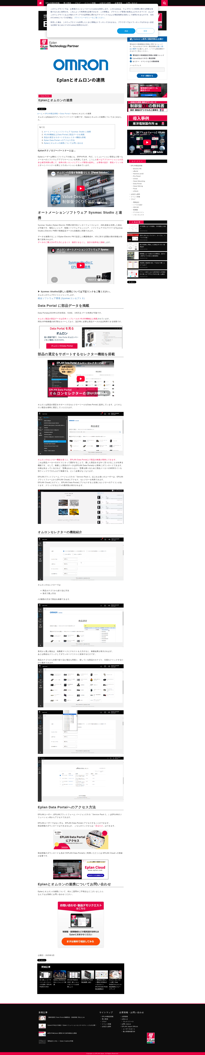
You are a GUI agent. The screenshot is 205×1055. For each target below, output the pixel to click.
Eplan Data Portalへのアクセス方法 (59, 140)
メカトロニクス (138, 215)
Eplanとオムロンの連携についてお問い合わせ (63, 143)
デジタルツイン (138, 212)
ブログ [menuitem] (78, 3)
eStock (135, 191)
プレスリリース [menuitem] (128, 1021)
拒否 (145, 31)
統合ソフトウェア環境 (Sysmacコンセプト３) (61, 298)
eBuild (135, 171)
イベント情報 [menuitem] (90, 3)
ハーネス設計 (137, 205)
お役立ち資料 (135, 194)
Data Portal (65, 114)
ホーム (40, 114)
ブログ (133, 199)
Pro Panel (137, 176)
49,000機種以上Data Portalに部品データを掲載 (64, 134)
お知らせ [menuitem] (125, 1019)
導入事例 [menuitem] (67, 3)
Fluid (135, 188)
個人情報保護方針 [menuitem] (129, 1031)
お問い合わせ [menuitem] (131, 3)
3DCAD (136, 207)
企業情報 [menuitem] (118, 3)
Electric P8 (137, 169)
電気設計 (136, 202)
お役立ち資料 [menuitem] (105, 3)
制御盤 (135, 210)
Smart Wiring (138, 186)
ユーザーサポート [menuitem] (129, 1029)
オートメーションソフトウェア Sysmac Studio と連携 (67, 132)
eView (135, 179)
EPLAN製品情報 (51, 114)
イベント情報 (135, 197)
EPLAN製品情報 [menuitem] (53, 3)
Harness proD (138, 174)
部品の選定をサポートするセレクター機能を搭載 (65, 137)
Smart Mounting (139, 181)
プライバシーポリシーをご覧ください (89, 17)
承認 (126, 31)
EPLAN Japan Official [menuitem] (130, 1026)
